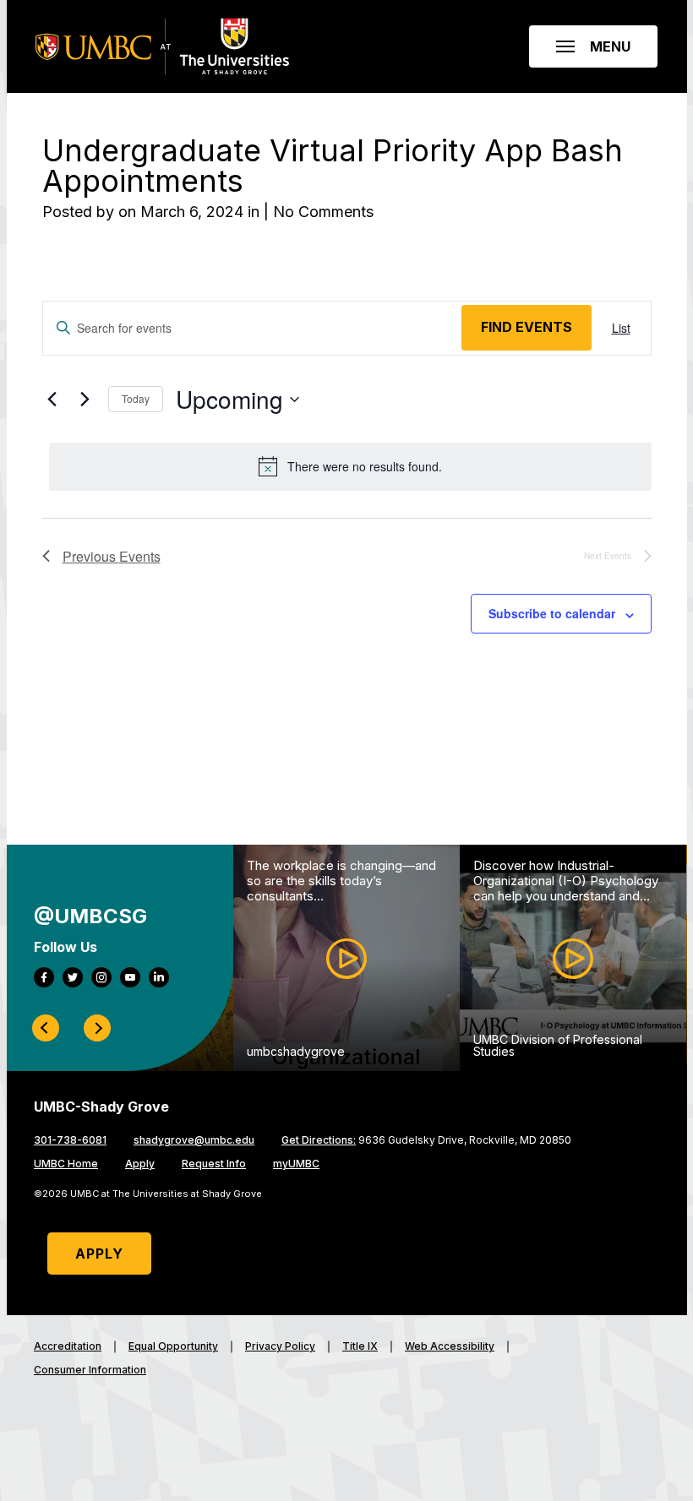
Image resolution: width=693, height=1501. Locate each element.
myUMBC (296, 1164)
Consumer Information (90, 1370)
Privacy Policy (280, 1346)
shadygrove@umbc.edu (194, 1140)
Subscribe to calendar (551, 613)
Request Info (214, 1164)
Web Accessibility (449, 1346)
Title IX (360, 1346)
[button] (593, 46)
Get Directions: (318, 1140)
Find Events (526, 326)
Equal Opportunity (173, 1346)
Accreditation (67, 1346)
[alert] (350, 466)
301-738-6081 (70, 1140)
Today (136, 398)
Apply (140, 1164)
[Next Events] (85, 399)
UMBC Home (66, 1164)
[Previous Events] (52, 399)
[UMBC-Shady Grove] (162, 46)
